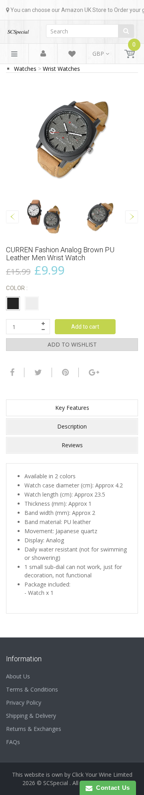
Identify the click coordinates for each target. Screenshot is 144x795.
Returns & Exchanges (33, 729)
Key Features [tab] (72, 407)
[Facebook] (11, 372)
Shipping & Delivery (31, 715)
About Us (18, 676)
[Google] (93, 372)
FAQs (13, 742)
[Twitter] (37, 372)
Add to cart (85, 326)
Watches (25, 68)
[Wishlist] (72, 55)
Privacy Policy (23, 702)
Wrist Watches (61, 68)
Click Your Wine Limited (102, 774)
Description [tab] (72, 426)
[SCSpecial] (18, 30)
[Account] (43, 54)
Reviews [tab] (72, 445)
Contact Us (111, 787)
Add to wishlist (72, 344)
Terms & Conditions (32, 689)
